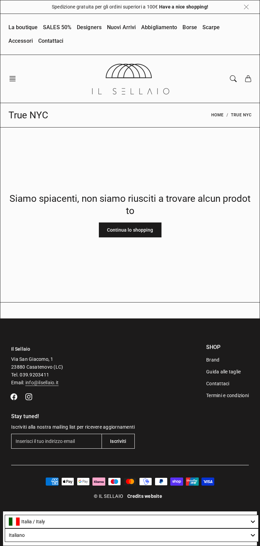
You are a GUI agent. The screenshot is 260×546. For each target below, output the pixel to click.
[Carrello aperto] (248, 78)
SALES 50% (57, 27)
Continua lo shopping (130, 230)
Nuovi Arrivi (121, 27)
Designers (89, 27)
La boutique (23, 27)
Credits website (144, 496)
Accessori (20, 41)
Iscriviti (118, 441)
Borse (189, 27)
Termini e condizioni (227, 395)
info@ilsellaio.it (42, 382)
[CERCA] (233, 78)
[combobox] (132, 521)
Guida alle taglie (223, 371)
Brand (212, 360)
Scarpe (211, 27)
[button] (14, 79)
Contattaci (50, 41)
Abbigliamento (159, 27)
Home (217, 115)
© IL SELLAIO (108, 496)
